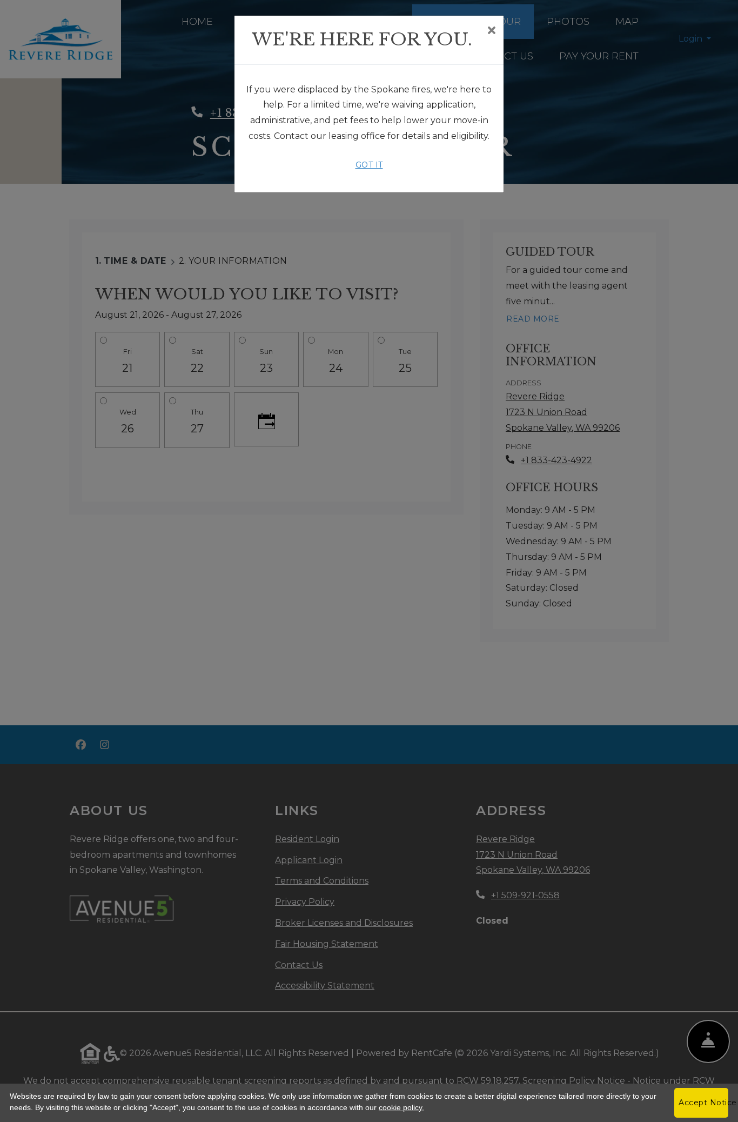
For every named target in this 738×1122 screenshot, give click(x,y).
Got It (369, 165)
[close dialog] (491, 31)
